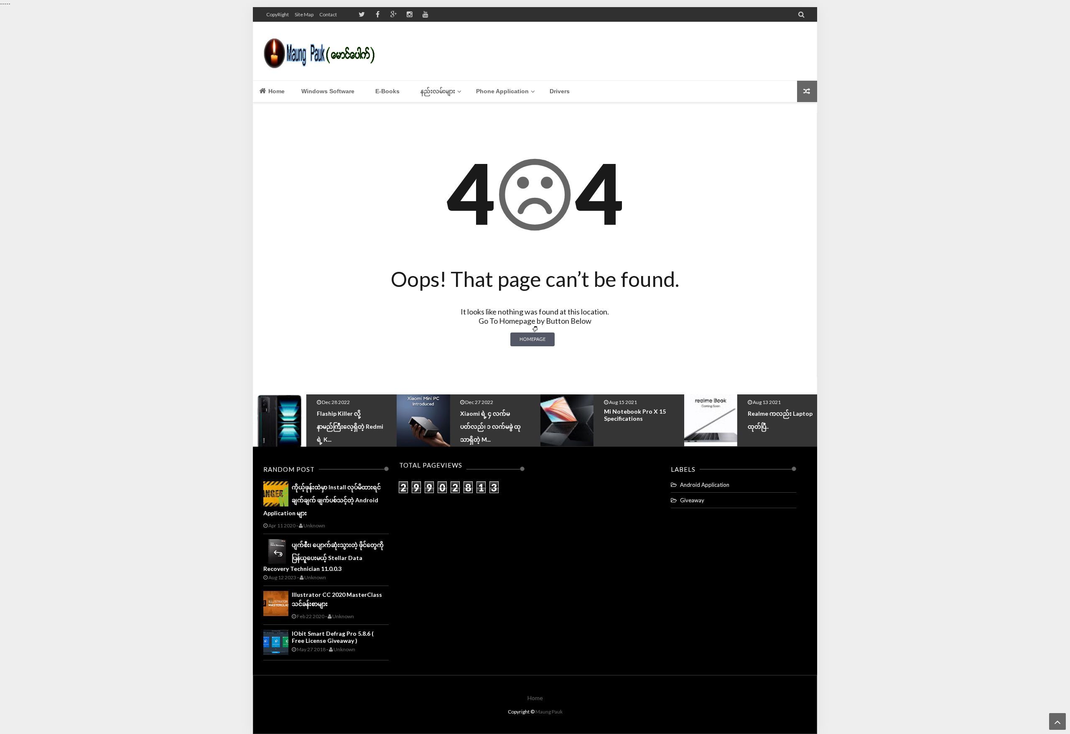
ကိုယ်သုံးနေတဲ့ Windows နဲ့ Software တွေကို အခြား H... (782, 425)
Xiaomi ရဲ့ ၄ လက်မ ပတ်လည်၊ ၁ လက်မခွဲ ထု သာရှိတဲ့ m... (347, 426)
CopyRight (277, 14)
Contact (328, 14)
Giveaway (692, 500)
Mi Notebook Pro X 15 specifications (491, 415)
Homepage (532, 339)
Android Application (704, 484)
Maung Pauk (549, 711)
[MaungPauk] (322, 51)
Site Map (304, 14)
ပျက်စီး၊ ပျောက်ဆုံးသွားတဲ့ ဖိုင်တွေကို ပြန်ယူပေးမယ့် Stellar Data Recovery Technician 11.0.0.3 (323, 556)
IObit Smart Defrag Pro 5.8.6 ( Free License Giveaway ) (333, 637)
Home (276, 91)
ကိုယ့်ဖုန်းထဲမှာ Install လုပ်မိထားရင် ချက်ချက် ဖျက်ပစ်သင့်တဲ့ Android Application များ (322, 500)
